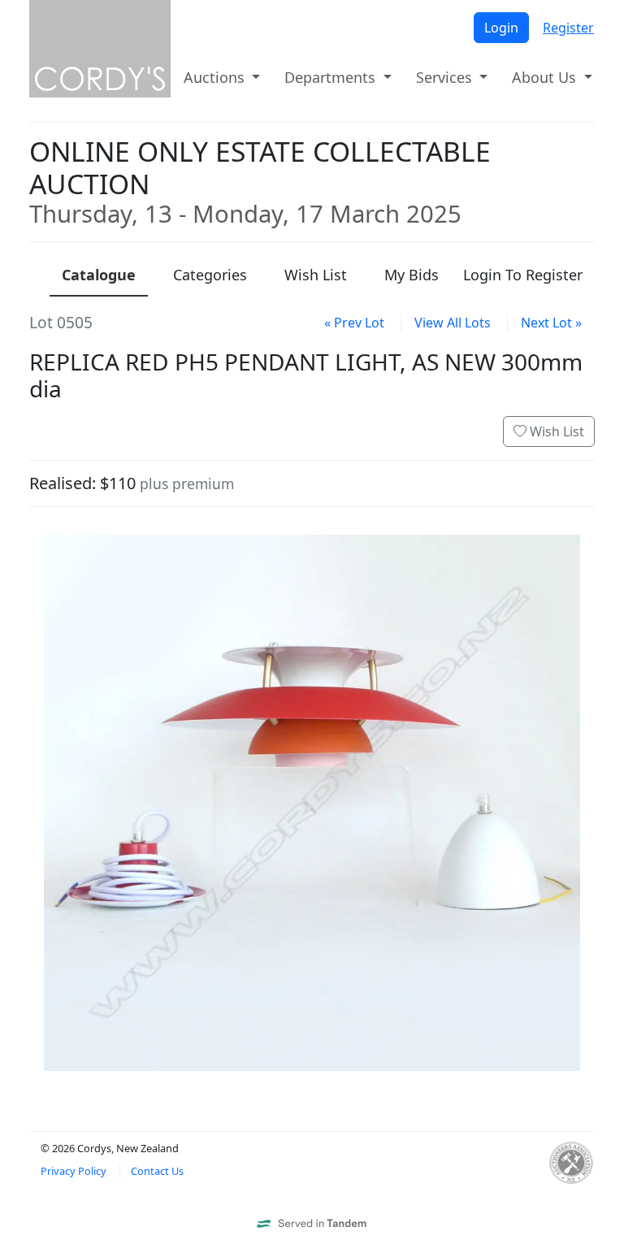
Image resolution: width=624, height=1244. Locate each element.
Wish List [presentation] (315, 274)
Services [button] (446, 77)
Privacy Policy (73, 1171)
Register (568, 28)
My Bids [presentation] (411, 274)
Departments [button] (331, 77)
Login (501, 28)
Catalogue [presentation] (99, 274)
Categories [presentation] (210, 274)
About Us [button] (546, 77)
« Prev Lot (354, 323)
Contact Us (157, 1171)
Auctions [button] (216, 77)
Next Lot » (551, 323)
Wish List (555, 431)
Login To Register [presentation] (523, 274)
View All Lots (452, 323)
